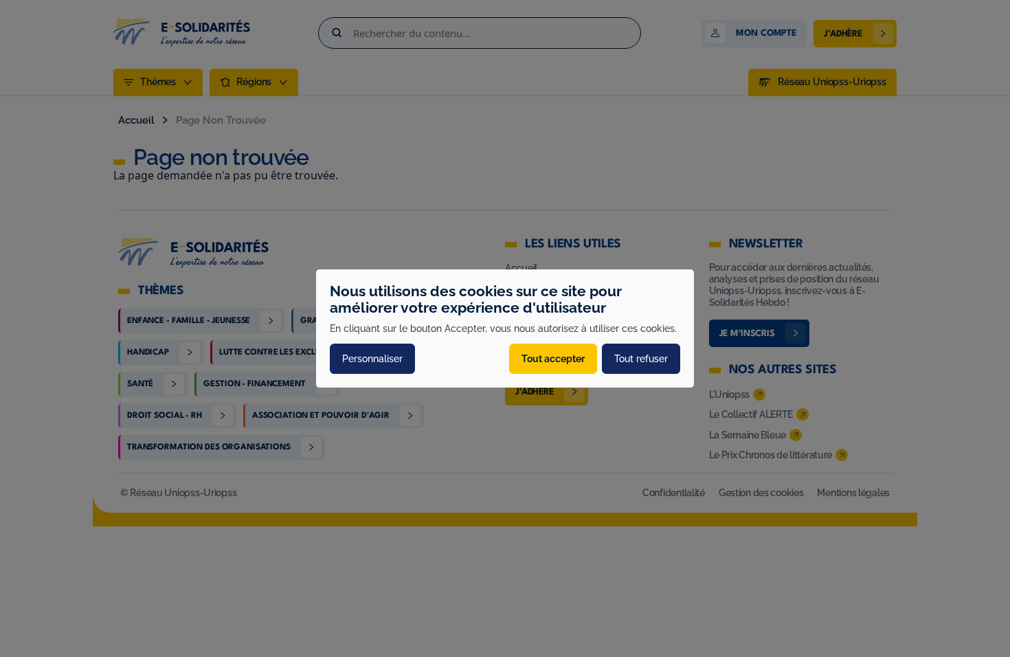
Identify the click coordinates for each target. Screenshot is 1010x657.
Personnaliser (372, 358)
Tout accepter (553, 358)
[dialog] (505, 328)
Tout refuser (641, 358)
